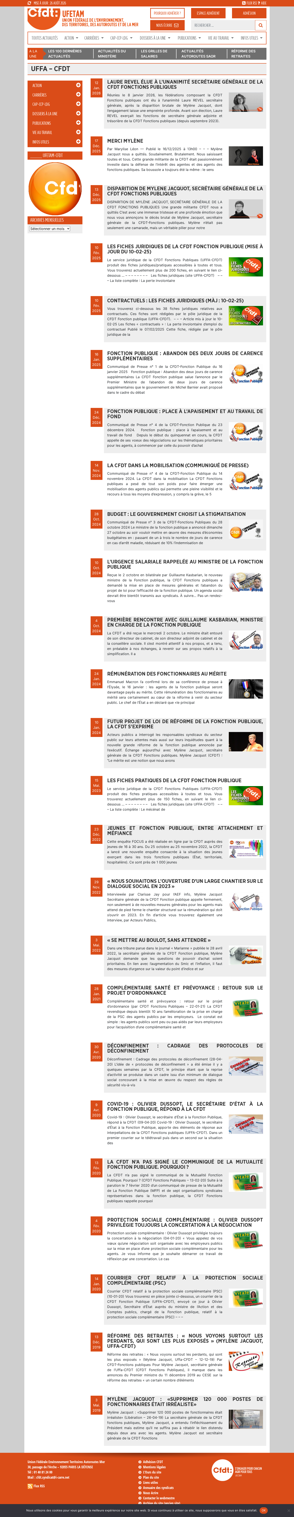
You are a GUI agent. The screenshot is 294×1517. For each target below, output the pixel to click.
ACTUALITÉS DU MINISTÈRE (112, 53)
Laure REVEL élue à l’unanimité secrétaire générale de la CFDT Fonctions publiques (185, 85)
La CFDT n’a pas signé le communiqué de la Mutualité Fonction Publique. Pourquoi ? (185, 1165)
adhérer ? (167, 13)
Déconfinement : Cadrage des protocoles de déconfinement (185, 1048)
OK (264, 1510)
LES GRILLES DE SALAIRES (154, 53)
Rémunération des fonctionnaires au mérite (167, 674)
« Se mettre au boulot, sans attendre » (159, 940)
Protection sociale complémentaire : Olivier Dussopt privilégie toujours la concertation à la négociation (185, 1222)
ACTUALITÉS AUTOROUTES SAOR (198, 53)
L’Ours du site (152, 1472)
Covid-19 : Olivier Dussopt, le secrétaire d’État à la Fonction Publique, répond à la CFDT (185, 1107)
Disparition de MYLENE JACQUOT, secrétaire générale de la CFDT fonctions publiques (185, 191)
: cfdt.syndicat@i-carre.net (48, 1477)
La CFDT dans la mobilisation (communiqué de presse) (178, 465)
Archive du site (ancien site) (161, 1503)
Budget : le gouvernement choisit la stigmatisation (176, 514)
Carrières (92, 38)
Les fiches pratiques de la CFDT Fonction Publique (174, 780)
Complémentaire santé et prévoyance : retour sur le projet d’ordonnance (185, 990)
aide (263, 3)
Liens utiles (150, 1482)
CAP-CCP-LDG (119, 38)
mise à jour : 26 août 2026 (50, 3)
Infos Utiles (250, 38)
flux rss (252, 3)
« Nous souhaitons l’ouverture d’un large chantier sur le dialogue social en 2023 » (185, 884)
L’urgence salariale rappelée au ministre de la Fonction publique (185, 564)
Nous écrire (150, 1492)
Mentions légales (154, 1467)
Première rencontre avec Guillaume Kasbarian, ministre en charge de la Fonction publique (185, 622)
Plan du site (151, 1477)
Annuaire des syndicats (158, 1487)
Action (69, 38)
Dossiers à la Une (153, 38)
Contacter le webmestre (159, 1498)
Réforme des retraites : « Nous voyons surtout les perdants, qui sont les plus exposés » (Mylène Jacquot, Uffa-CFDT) (185, 1341)
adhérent (208, 13)
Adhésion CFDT (153, 1461)
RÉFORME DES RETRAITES (243, 53)
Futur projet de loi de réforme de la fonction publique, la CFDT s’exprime (185, 724)
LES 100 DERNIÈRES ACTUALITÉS (65, 53)
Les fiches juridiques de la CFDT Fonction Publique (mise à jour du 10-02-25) (185, 249)
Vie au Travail (219, 38)
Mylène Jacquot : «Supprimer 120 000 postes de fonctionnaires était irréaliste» (185, 1402)
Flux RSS (39, 1486)
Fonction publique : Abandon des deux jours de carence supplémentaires (185, 356)
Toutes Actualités (45, 38)
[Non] (288, 1510)
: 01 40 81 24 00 (40, 1472)
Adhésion (249, 13)
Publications (187, 38)
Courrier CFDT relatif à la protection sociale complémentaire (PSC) (185, 1280)
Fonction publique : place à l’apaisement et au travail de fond (185, 414)
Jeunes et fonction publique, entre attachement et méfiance (185, 831)
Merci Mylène (125, 141)
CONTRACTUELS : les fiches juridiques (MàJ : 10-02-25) (175, 300)
